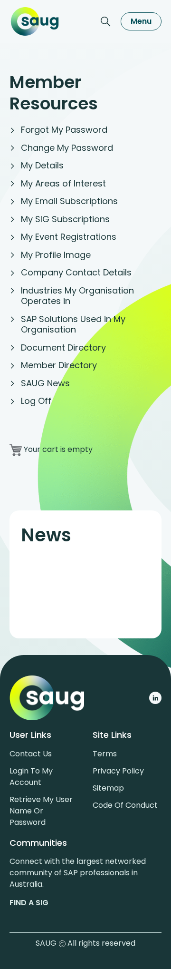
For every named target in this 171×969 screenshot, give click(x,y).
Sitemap (108, 788)
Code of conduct (125, 805)
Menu (141, 21)
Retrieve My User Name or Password (41, 811)
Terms (105, 753)
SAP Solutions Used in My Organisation (73, 324)
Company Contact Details (76, 272)
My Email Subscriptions (69, 201)
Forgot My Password (64, 130)
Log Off (36, 401)
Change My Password (67, 148)
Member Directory (59, 365)
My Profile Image (56, 255)
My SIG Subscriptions (65, 219)
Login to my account (31, 776)
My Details (42, 165)
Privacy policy (118, 770)
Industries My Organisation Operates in (77, 295)
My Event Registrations (68, 237)
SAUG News (45, 383)
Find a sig (29, 902)
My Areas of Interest (63, 183)
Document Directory (63, 347)
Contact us (31, 753)
